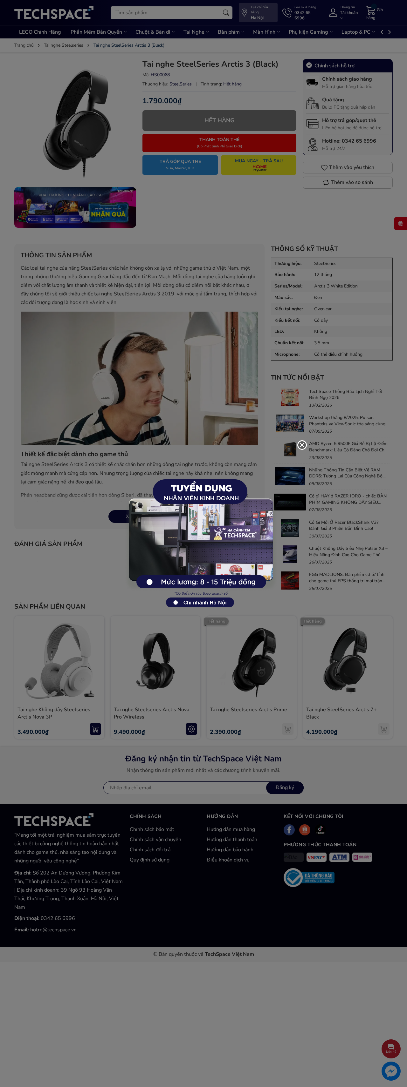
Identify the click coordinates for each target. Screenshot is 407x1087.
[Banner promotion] (200, 540)
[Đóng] (302, 445)
